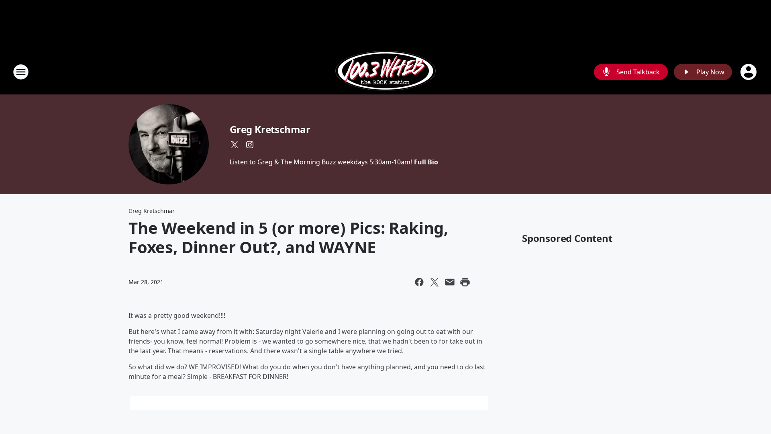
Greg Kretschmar (270, 129)
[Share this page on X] (434, 282)
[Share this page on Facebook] (419, 282)
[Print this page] (465, 282)
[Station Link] (385, 72)
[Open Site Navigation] (21, 72)
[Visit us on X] (234, 144)
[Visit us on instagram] (250, 144)
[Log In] (749, 72)
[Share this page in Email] (449, 282)
